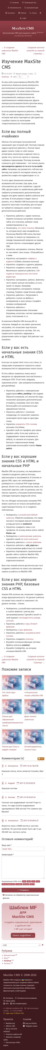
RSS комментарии (20, 1004)
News (6, 958)
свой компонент (31, 539)
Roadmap (5, 77)
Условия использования (27, 998)
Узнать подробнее (22, 935)
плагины (29, 639)
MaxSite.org (10, 1023)
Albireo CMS (10, 1026)
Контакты (9, 998)
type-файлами (25, 630)
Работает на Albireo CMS (14, 1008)
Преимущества (30, 3)
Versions (7, 963)
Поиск (34, 13)
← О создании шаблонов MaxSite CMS (10, 50)
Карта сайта (10, 1001)
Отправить (24, 890)
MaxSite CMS (23, 28)
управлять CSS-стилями (26, 424)
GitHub (23, 13)
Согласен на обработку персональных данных (21, 896)
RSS (42, 759)
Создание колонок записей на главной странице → (35, 50)
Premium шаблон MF (14, 1034)
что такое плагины (26, 228)
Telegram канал (31, 1026)
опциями (30, 633)
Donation (11, 13)
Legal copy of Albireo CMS (15, 1013)
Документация (32, 8)
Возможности (15, 8)
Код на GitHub (31, 1023)
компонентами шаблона (30, 536)
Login (24, 18)
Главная (15, 3)
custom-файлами (33, 542)
